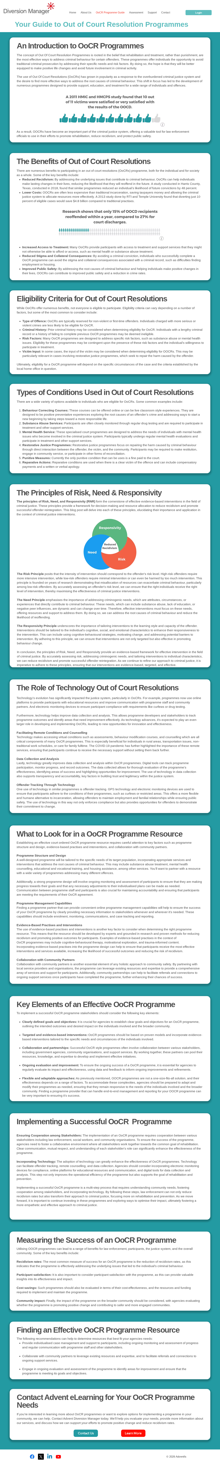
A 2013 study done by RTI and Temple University (129, 196)
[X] (41, 1457)
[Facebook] (32, 1457)
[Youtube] (58, 1457)
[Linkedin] (50, 1457)
